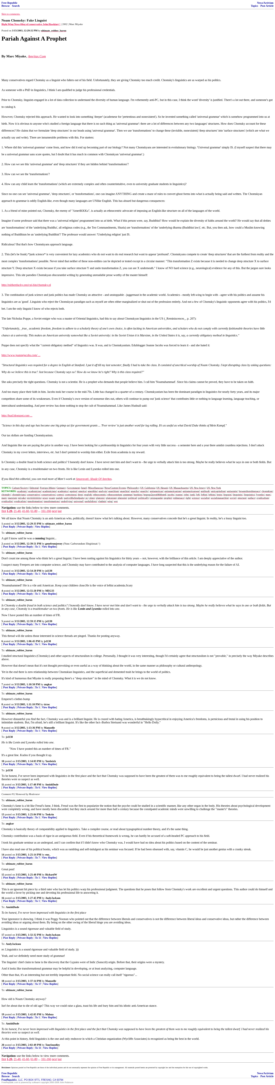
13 (2, 814)
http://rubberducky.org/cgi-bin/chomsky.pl (26, 284)
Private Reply (25, 526)
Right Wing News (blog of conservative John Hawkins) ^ (31, 24)
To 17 (38, 984)
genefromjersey (53, 543)
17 (2, 934)
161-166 (46, 511)
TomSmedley (52, 1045)
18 (2, 981)
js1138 (48, 570)
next (54, 511)
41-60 (25, 511)
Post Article (267, 5)
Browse (5, 5)
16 (2, 898)
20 (2, 1045)
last (60, 511)
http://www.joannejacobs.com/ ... (20, 355)
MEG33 (49, 590)
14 (2, 854)
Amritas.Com (37, 56)
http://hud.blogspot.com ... (16, 415)
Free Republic (9, 2)
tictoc (47, 704)
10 (2, 761)
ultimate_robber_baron (58, 523)
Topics (254, 5)
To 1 (37, 546)
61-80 (33, 511)
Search (16, 5)
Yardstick (50, 761)
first (3, 511)
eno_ (48, 854)
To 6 (37, 787)
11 (2, 784)
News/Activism (265, 2)
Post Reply (9, 526)
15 (2, 874)
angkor (48, 684)
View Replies (42, 526)
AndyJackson (52, 898)
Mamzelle (49, 727)
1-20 (9, 511)
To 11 (38, 937)
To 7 (37, 857)
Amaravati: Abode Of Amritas (93, 478)
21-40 (17, 511)
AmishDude (51, 784)
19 (2, 1014)
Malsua (49, 1014)
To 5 (37, 764)
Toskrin (49, 814)
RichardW (51, 874)
